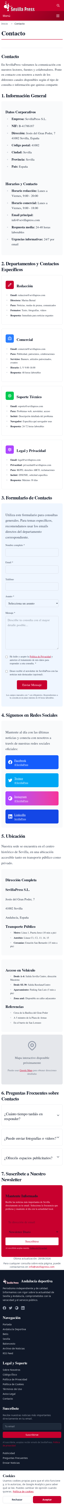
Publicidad (9, 1453)
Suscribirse (32, 1241)
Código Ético (10, 1374)
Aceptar (47, 1499)
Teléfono (9, 579)
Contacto (8, 1398)
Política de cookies (23, 1491)
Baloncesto (9, 1343)
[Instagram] (16, 1308)
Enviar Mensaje (32, 685)
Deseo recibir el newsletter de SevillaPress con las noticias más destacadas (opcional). (34, 672)
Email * (9, 562)
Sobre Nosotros (11, 1369)
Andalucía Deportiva (14, 1329)
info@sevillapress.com (41, 1266)
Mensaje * (10, 612)
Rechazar (17, 1499)
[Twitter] (10, 1308)
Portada (7, 1324)
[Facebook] (4, 1308)
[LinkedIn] (23, 1308)
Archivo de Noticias (14, 1348)
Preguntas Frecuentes (15, 1458)
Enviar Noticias (11, 1462)
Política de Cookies (13, 1384)
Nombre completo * (15, 545)
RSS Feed (8, 1353)
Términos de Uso (12, 1389)
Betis (5, 1334)
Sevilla (6, 1338)
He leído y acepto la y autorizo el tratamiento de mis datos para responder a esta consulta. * (31, 660)
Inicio (4, 23)
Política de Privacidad (40, 656)
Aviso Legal (9, 1393)
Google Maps (26, 1070)
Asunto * (9, 596)
